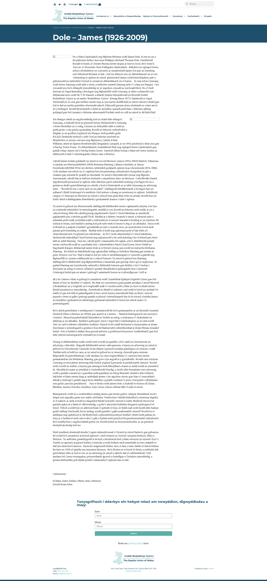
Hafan (56, 28)
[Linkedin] (64, 5)
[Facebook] (55, 5)
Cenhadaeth (193, 16)
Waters (211, 569)
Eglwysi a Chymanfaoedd (155, 16)
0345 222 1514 (62, 571)
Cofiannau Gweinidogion (73, 28)
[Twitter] (60, 5)
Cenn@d (73, 4)
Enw (97, 511)
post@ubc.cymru (64, 574)
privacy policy (135, 543)
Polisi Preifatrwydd (133, 571)
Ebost (98, 522)
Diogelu (208, 16)
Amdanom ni (102, 16)
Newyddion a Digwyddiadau (127, 16)
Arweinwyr (178, 16)
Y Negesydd (91, 4)
